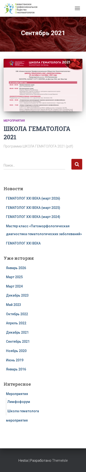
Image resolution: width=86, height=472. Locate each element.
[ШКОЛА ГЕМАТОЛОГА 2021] (43, 85)
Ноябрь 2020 (16, 351)
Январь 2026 (16, 268)
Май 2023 (13, 305)
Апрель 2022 (16, 323)
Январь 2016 (16, 369)
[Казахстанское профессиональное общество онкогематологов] (22, 8)
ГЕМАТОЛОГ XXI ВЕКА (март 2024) (33, 217)
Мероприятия (14, 120)
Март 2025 (14, 277)
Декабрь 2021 (17, 332)
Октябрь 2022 (17, 314)
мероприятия (17, 420)
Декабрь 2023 (17, 295)
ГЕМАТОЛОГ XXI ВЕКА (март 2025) (33, 208)
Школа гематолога (23, 411)
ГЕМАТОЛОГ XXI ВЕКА (23, 243)
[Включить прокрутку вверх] (76, 462)
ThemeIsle (60, 460)
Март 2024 (14, 286)
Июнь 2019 (14, 360)
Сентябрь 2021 (18, 341)
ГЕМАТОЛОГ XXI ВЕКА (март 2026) (33, 198)
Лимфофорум (18, 402)
